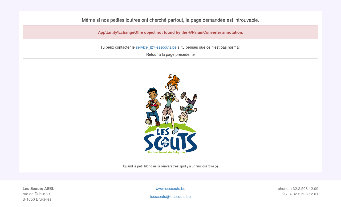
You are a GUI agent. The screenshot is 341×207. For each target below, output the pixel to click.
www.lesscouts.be (170, 188)
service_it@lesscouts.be (156, 47)
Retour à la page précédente (170, 54)
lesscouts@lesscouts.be (170, 196)
